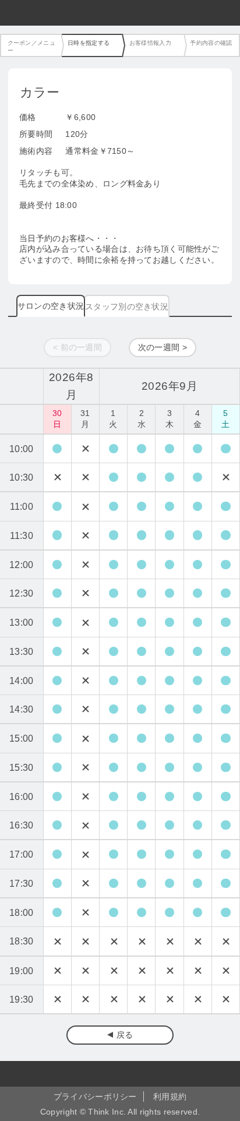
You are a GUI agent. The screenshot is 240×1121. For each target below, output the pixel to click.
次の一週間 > (162, 347)
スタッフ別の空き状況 (126, 306)
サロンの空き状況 (50, 306)
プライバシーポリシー (95, 1096)
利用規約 (169, 1096)
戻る (125, 1034)
